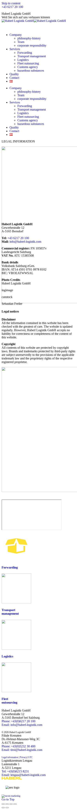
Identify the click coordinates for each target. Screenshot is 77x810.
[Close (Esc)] (3, 804)
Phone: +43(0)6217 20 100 (18, 721)
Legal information (10, 757)
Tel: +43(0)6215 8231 (15, 771)
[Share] (7, 804)
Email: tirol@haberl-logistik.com (22, 750)
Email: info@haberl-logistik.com (22, 724)
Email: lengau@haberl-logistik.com (24, 775)
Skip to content (11, 3)
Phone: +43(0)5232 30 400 (18, 746)
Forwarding (10, 567)
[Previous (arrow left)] (3, 807)
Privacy (23, 757)
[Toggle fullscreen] (11, 804)
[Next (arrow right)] (7, 807)
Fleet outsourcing (9, 700)
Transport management (10, 611)
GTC (30, 757)
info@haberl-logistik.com (25, 241)
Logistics (7, 656)
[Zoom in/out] (15, 804)
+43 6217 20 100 (12, 7)
